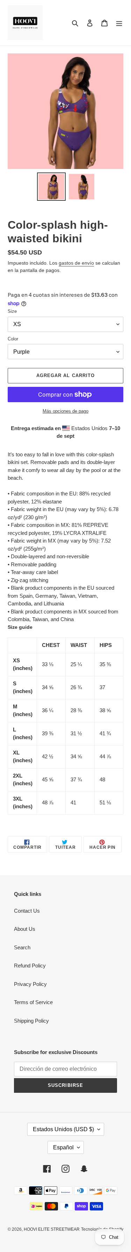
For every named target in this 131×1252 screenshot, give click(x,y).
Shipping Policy (31, 1021)
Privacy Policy (30, 984)
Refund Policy (30, 966)
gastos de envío (76, 263)
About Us (24, 929)
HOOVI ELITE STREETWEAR (52, 1229)
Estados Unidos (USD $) (63, 1129)
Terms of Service (33, 1002)
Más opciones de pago (65, 411)
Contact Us (27, 911)
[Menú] (119, 22)
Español (63, 1147)
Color (13, 338)
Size (12, 311)
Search (22, 947)
